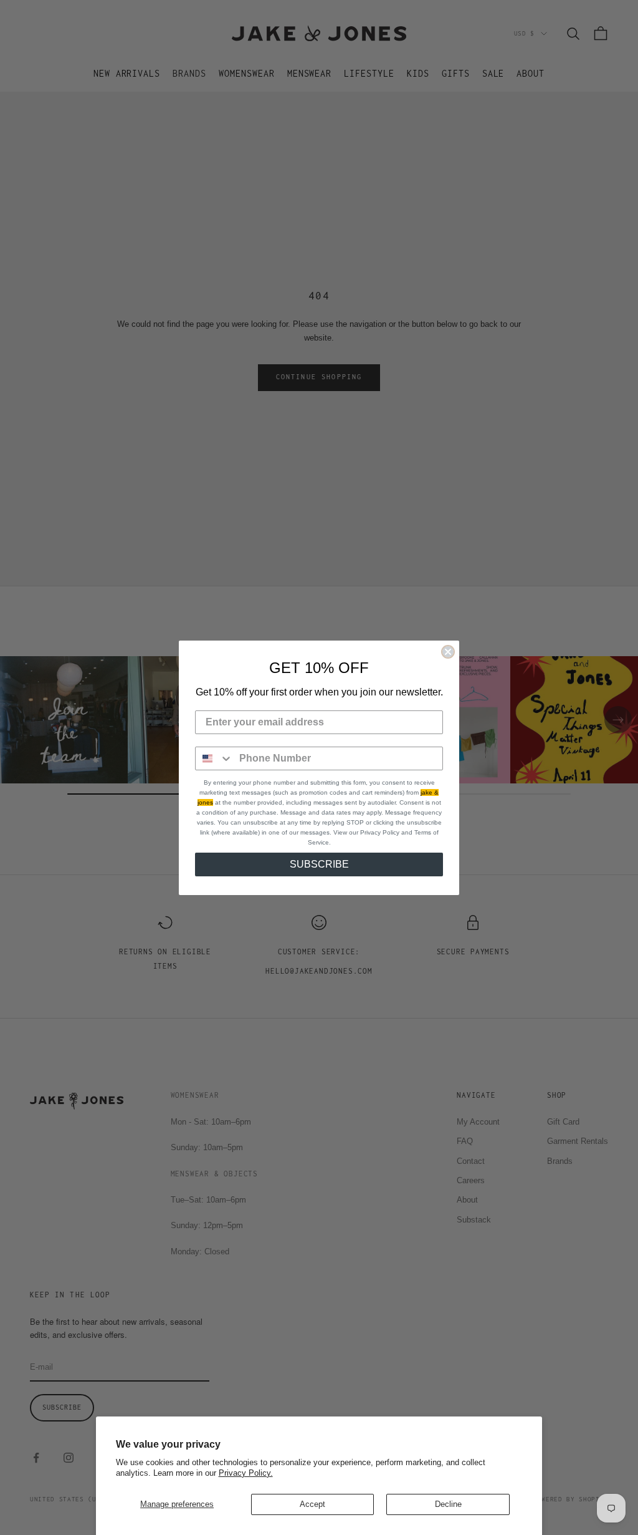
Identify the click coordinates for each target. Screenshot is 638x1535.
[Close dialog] (448, 652)
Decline (448, 1504)
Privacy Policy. (246, 1473)
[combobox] (214, 758)
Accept (312, 1504)
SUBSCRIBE (319, 864)
